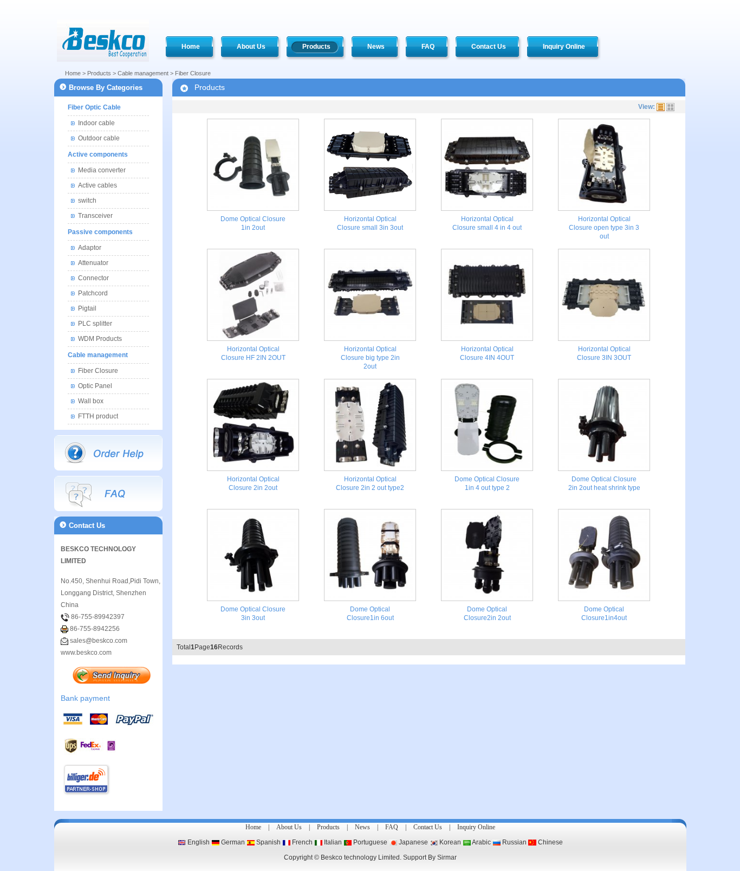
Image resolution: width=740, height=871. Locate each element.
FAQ (391, 827)
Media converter (102, 170)
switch (87, 200)
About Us (289, 827)
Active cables (97, 185)
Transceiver (95, 216)
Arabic (481, 842)
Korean (449, 842)
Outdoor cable (99, 138)
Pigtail (87, 308)
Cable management (143, 73)
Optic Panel (95, 386)
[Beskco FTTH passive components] (103, 41)
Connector (93, 278)
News (362, 827)
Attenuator (93, 263)
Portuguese (369, 842)
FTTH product (98, 416)
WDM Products (100, 339)
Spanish (268, 842)
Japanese (412, 842)
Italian (332, 842)
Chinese (549, 842)
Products (99, 73)
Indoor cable (96, 123)
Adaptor (89, 247)
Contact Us (427, 827)
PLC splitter (95, 323)
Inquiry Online (476, 827)
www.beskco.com (86, 652)
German (232, 842)
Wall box (90, 401)
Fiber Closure (193, 73)
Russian (514, 842)
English (198, 842)
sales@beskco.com (98, 640)
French (301, 842)
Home (73, 73)
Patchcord (93, 293)
